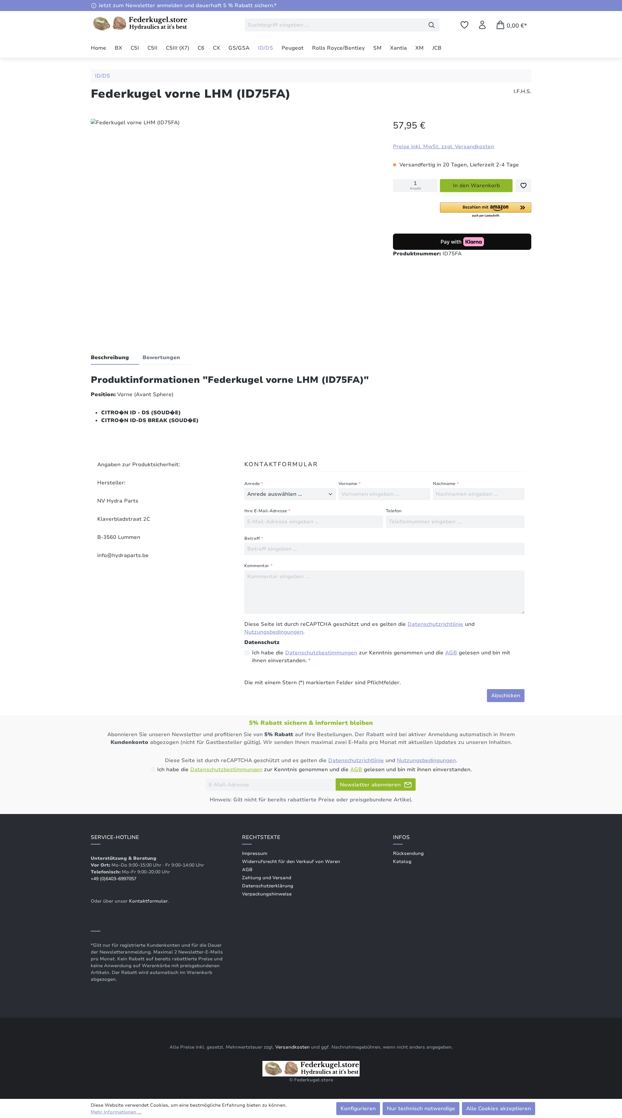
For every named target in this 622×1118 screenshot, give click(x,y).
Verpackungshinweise (267, 894)
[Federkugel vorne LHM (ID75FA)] (235, 224)
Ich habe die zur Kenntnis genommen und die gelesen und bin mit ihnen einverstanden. (381, 656)
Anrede (253, 484)
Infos (401, 837)
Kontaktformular (148, 901)
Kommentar (258, 566)
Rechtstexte (261, 837)
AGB (451, 652)
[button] (485, 210)
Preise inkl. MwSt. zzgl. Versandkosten (443, 146)
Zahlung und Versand (266, 878)
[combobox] (334, 24)
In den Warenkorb (476, 185)
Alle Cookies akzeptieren (498, 1108)
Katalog (402, 861)
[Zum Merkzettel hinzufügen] (523, 185)
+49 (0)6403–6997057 (113, 879)
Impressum (254, 853)
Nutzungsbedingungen (273, 632)
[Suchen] (431, 24)
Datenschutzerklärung (267, 886)
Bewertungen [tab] (161, 357)
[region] (235, 226)
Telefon (393, 511)
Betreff (253, 538)
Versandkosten (292, 1047)
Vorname (350, 484)
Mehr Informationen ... (116, 1112)
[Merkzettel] (464, 24)
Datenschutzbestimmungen (321, 652)
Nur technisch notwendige (421, 1108)
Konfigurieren (358, 1108)
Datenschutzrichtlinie (435, 624)
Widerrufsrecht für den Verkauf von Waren (291, 861)
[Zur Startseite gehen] (139, 23)
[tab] (115, 358)
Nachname (446, 484)
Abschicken (505, 695)
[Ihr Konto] (482, 24)
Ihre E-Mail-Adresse (267, 511)
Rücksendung (408, 853)
